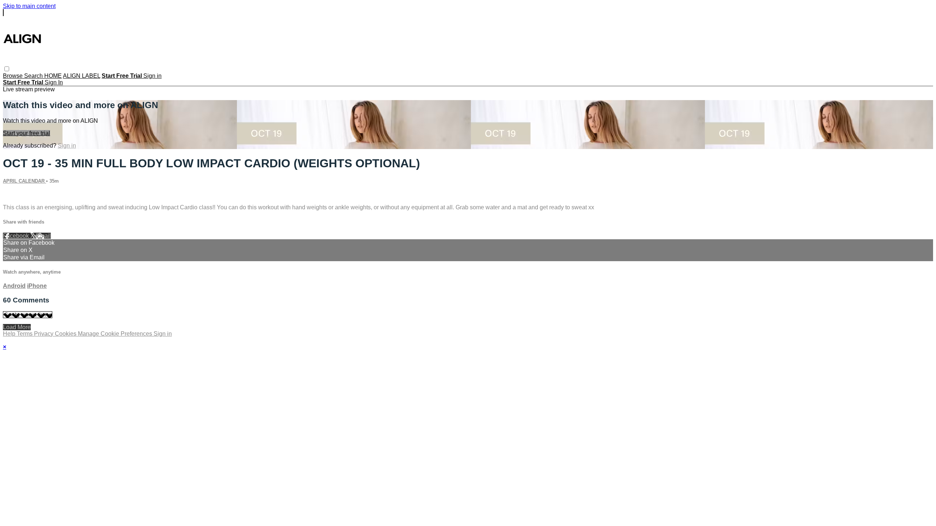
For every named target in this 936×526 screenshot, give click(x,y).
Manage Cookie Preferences (116, 334)
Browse (13, 76)
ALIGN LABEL (81, 76)
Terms (25, 334)
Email (43, 236)
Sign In (54, 82)
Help (10, 334)
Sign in (152, 76)
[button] (6, 68)
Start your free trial (26, 133)
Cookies (66, 334)
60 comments (20, 195)
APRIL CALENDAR (24, 181)
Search (34, 76)
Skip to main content (29, 6)
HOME (53, 76)
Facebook (16, 236)
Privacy (44, 334)
